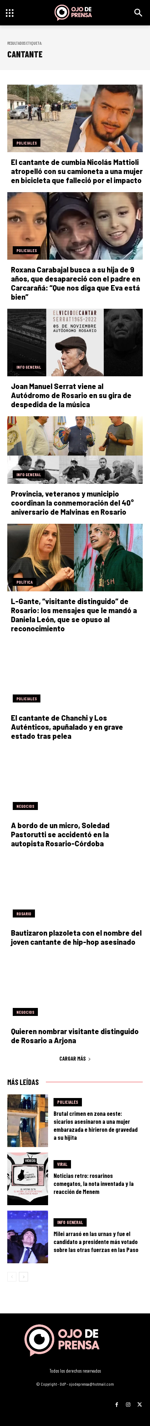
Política (24, 581)
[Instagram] (128, 1402)
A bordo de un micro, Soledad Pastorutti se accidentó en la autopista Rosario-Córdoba (60, 834)
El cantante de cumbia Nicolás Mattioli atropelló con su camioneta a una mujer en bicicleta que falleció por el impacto (77, 171)
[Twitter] (140, 1402)
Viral (62, 1164)
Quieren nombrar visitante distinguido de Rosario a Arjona (75, 1036)
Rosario (23, 913)
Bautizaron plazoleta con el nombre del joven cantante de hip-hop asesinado (76, 937)
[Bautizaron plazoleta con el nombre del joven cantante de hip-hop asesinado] (75, 889)
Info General (28, 366)
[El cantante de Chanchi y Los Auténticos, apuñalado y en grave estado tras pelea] (75, 674)
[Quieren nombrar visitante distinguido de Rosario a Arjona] (75, 987)
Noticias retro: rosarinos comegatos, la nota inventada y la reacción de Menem (94, 1183)
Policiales (26, 142)
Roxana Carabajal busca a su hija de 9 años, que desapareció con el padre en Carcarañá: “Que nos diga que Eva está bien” (75, 283)
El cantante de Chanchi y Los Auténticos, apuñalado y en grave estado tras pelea (67, 726)
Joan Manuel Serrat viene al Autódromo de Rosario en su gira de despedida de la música (71, 395)
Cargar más (72, 1058)
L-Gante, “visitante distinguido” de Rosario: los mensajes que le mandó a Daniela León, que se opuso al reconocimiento (74, 615)
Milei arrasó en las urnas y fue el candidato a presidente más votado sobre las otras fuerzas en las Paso (96, 1241)
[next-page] (23, 1276)
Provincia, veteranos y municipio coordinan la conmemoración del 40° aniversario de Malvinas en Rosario (72, 502)
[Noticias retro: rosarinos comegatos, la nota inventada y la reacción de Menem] (27, 1178)
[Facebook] (117, 1402)
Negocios (25, 806)
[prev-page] (11, 1276)
